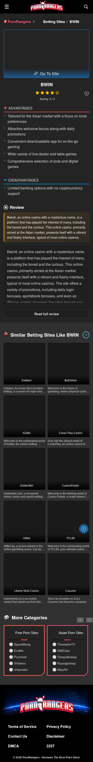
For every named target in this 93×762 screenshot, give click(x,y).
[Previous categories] (77, 617)
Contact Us (17, 736)
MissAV (62, 669)
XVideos (20, 663)
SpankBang (22, 644)
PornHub (20, 657)
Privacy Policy (58, 726)
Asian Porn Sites (71, 633)
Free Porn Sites (26, 633)
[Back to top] (83, 529)
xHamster (21, 669)
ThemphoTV (66, 644)
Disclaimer (55, 736)
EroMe (18, 650)
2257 (50, 745)
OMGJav (63, 650)
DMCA (13, 745)
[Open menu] (7, 7)
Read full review (46, 314)
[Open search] (86, 7)
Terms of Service (22, 726)
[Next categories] (86, 617)
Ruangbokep (66, 663)
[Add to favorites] (86, 93)
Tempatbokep (67, 657)
